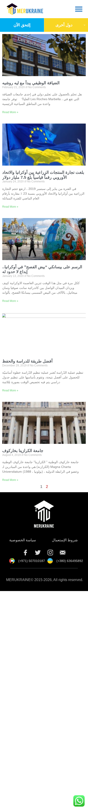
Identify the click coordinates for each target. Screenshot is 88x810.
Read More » (10, 112)
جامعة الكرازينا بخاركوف (22, 450)
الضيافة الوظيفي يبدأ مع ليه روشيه (31, 83)
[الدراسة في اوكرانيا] (62, 552)
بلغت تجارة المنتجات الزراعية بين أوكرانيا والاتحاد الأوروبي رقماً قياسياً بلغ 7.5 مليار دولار (43, 175)
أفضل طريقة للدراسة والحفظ (27, 361)
